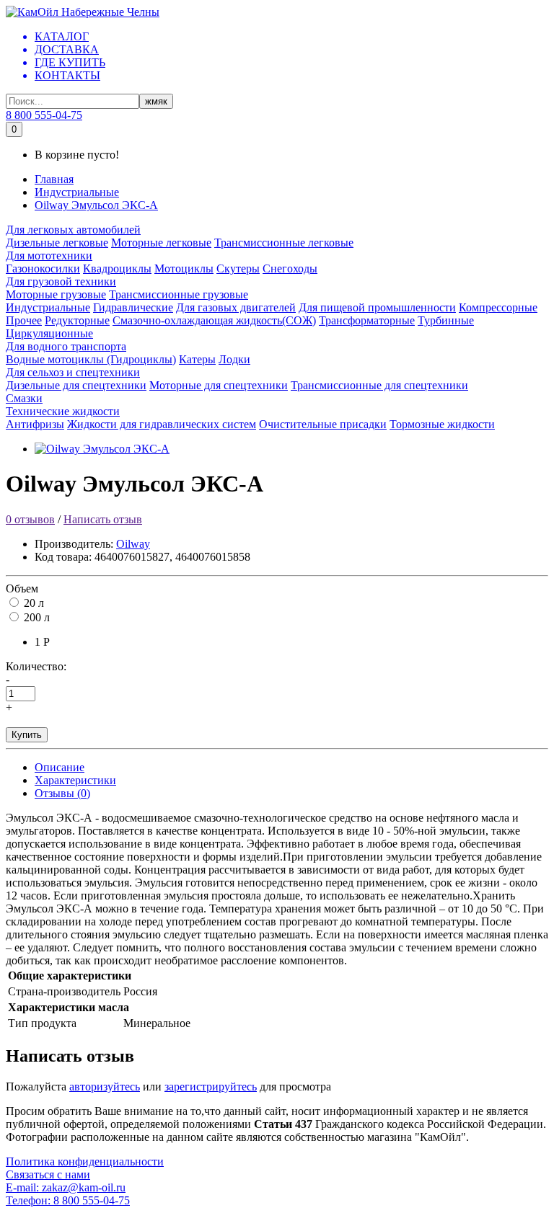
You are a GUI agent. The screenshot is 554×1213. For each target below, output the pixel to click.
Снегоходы (290, 268)
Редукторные (77, 320)
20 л (34, 603)
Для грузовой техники (61, 281)
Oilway (133, 544)
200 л (37, 617)
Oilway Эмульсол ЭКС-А (96, 205)
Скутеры (238, 268)
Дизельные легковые (57, 242)
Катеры (197, 359)
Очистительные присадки (323, 424)
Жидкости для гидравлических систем (161, 424)
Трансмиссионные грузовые (178, 294)
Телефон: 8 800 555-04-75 (68, 1200)
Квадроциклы (117, 268)
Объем (22, 588)
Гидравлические (133, 307)
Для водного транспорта (66, 346)
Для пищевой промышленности (377, 307)
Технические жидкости (63, 411)
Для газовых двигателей (236, 307)
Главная (54, 179)
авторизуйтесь (104, 1086)
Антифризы (35, 424)
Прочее (24, 320)
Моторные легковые (161, 242)
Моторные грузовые (56, 294)
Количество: (36, 666)
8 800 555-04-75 (44, 115)
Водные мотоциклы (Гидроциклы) (91, 359)
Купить (27, 734)
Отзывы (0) (62, 793)
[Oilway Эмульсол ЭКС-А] (102, 449)
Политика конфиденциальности (85, 1161)
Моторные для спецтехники (218, 385)
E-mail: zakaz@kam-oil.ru (66, 1187)
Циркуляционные (49, 333)
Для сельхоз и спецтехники (73, 372)
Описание (59, 767)
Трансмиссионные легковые (283, 242)
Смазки (24, 398)
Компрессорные (498, 307)
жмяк (156, 101)
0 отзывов (30, 519)
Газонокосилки (43, 268)
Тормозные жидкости (442, 424)
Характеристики (75, 780)
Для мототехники (49, 255)
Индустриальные (77, 192)
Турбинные (446, 320)
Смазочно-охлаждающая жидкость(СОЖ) (214, 320)
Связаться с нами (48, 1174)
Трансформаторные (367, 320)
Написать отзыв (102, 519)
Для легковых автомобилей (73, 229)
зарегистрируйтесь (210, 1086)
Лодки (234, 359)
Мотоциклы (184, 268)
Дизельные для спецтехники (76, 385)
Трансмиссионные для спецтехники (379, 385)
